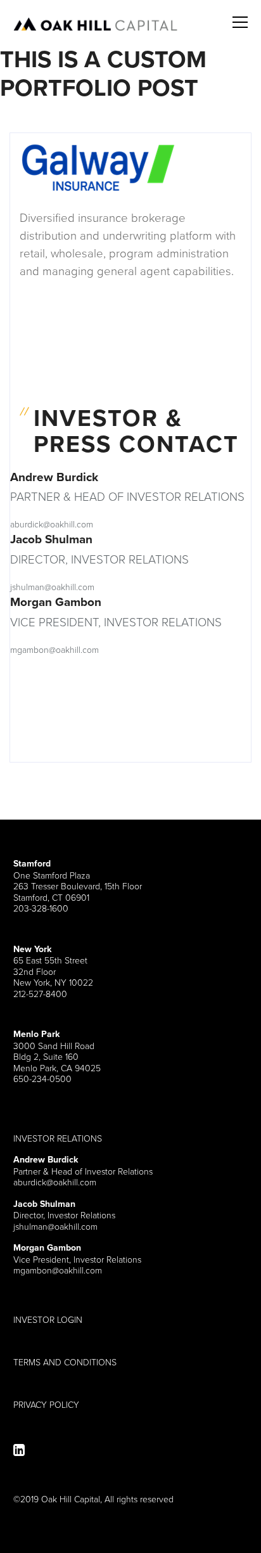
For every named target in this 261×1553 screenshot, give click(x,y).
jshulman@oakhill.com (52, 587)
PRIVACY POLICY (46, 1404)
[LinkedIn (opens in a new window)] (19, 1450)
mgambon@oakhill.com (54, 649)
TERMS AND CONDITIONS (65, 1362)
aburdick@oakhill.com (51, 524)
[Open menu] (240, 15)
